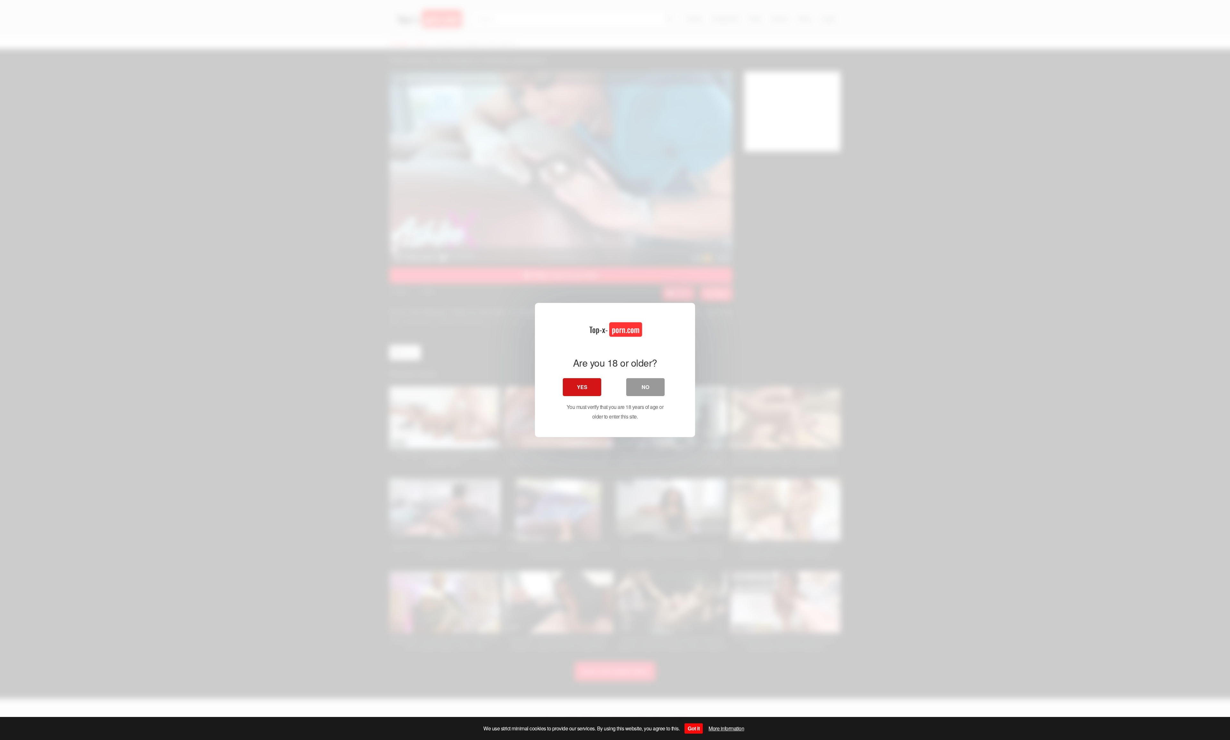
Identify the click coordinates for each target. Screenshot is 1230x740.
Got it (694, 728)
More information (726, 728)
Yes (582, 387)
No (645, 387)
